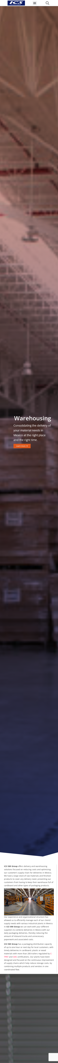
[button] (35, 3)
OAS (15, 956)
